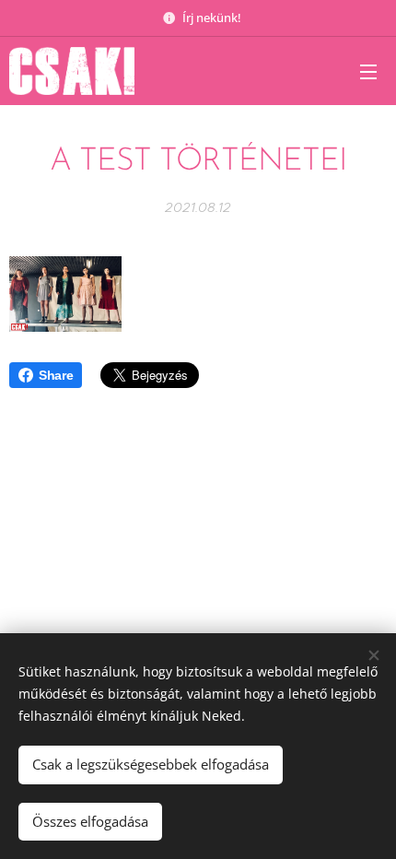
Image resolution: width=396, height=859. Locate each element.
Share (56, 375)
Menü (368, 71)
